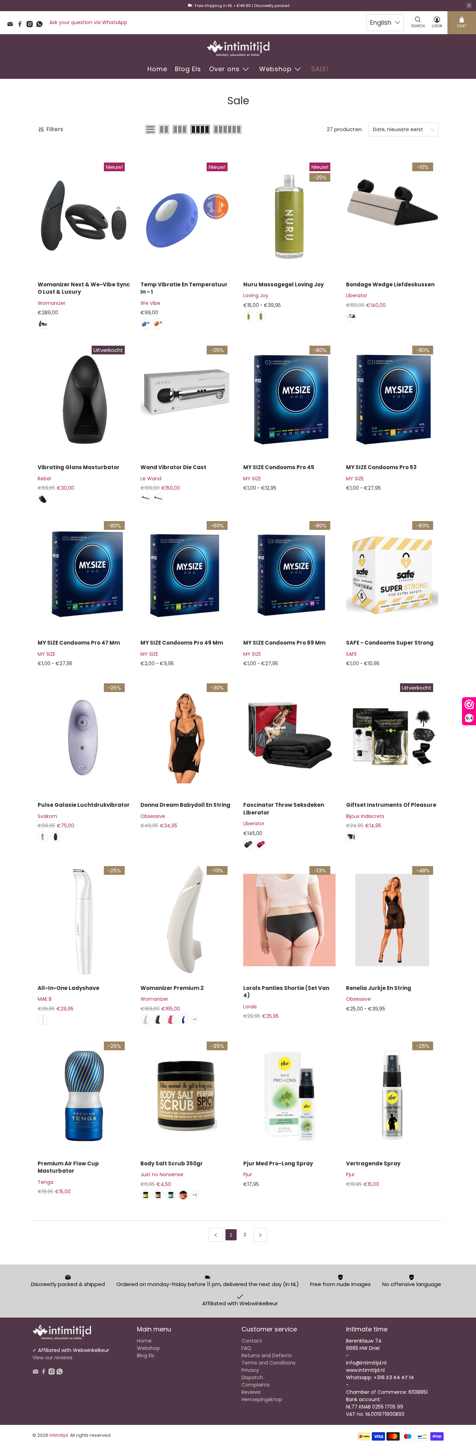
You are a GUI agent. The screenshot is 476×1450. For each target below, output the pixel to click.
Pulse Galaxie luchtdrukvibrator (84, 805)
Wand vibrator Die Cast (173, 467)
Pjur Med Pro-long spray (278, 1163)
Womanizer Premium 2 (172, 988)
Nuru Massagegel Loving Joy (283, 284)
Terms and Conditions (268, 1362)
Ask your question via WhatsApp (88, 22)
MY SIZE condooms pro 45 (278, 467)
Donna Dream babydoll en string (185, 805)
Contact (251, 1340)
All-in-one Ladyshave (68, 988)
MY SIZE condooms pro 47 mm (79, 642)
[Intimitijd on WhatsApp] (41, 25)
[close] (469, 5)
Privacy (250, 1370)
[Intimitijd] (238, 48)
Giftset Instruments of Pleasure (391, 805)
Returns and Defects (266, 1355)
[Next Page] (260, 1235)
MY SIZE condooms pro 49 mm (181, 642)
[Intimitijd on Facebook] (21, 25)
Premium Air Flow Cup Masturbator (68, 1167)
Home (157, 69)
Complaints (255, 1384)
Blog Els (188, 69)
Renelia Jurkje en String (378, 988)
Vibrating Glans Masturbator (79, 467)
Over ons (224, 69)
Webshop (275, 69)
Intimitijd (58, 1435)
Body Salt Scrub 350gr (171, 1163)
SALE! (320, 69)
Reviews (251, 1392)
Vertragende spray (373, 1163)
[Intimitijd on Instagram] (31, 25)
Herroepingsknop (261, 1399)
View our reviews (52, 1357)
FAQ (246, 1348)
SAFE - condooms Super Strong (389, 642)
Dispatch (252, 1377)
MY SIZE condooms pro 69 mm (284, 642)
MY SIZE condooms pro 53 (381, 467)
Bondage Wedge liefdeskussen (390, 284)
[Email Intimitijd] (12, 25)
